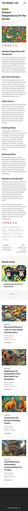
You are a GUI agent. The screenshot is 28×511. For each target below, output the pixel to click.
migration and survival (7, 233)
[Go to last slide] (4, 279)
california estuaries (15, 227)
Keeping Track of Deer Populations (6, 248)
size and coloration (7, 236)
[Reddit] (11, 46)
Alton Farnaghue (7, 22)
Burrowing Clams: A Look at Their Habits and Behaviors (13, 330)
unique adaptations (18, 236)
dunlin (4, 230)
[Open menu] (24, 2)
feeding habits (11, 230)
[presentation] (14, 313)
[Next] (24, 279)
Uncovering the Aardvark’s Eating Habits (12, 420)
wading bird (5, 239)
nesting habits (18, 233)
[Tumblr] (16, 46)
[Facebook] (3, 46)
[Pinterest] (8, 46)
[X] (5, 46)
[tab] (12, 294)
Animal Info (5, 9)
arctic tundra (5, 227)
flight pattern (20, 230)
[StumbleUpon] (13, 46)
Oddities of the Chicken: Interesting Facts (21, 249)
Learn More (8, 342)
